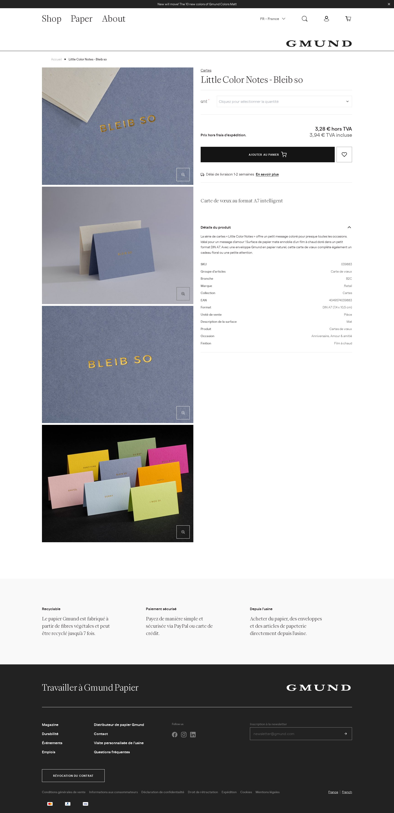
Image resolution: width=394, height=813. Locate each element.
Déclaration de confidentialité (162, 792)
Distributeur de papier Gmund (119, 724)
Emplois (48, 751)
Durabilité (50, 733)
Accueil (56, 59)
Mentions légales (268, 792)
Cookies (246, 792)
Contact (101, 733)
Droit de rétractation (203, 792)
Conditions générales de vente (64, 792)
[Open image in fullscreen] (183, 174)
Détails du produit (216, 227)
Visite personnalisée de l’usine (119, 742)
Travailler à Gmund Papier (91, 687)
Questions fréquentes (112, 751)
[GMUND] (319, 43)
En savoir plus (267, 174)
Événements (52, 742)
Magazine (50, 724)
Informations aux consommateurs (113, 792)
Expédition (229, 792)
